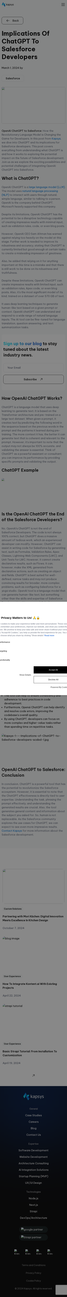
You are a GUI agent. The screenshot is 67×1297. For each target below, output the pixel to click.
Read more (49, 635)
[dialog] (33, 648)
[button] (25, 674)
